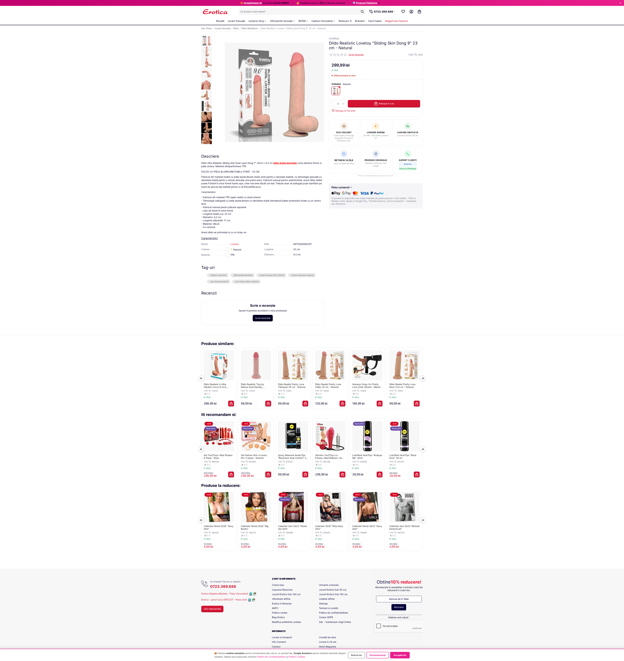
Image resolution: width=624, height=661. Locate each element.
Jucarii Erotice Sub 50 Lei (332, 589)
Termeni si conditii (328, 608)
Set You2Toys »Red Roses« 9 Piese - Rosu (218, 456)
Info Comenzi (279, 641)
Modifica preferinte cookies (286, 622)
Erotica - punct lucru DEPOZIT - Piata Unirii (224, 599)
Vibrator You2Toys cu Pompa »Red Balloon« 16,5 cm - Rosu (329, 456)
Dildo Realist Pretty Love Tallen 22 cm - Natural (328, 385)
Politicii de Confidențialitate (271, 656)
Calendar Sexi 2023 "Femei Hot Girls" (292, 527)
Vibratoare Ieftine (281, 598)
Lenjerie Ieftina (327, 598)
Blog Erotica (278, 617)
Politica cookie (279, 612)
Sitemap (323, 603)
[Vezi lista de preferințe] (403, 11)
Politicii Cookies (297, 656)
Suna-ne (407, 164)
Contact (276, 646)
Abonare (399, 607)
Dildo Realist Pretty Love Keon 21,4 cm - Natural (402, 385)
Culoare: (336, 84)
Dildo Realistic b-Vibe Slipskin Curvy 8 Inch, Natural (215, 385)
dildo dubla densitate (243, 275)
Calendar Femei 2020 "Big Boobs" (255, 527)
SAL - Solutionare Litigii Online (335, 622)
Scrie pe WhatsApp (407, 168)
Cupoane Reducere (282, 589)
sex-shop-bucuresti (219, 281)
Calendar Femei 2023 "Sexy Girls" (367, 527)
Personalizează (378, 655)
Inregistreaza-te (253, 2)
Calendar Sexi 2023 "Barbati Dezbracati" (404, 527)
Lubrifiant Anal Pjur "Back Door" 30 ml (402, 456)
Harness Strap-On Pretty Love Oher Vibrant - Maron (366, 385)
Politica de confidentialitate (333, 612)
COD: (411, 54)
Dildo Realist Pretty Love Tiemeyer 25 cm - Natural (291, 385)
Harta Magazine (327, 646)
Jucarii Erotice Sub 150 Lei (333, 594)
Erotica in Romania (281, 603)
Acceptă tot (400, 655)
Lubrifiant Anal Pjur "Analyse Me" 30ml (367, 456)
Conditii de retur (327, 637)
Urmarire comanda (329, 585)
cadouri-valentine (218, 275)
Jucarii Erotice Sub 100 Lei (286, 594)
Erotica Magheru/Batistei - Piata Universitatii (224, 593)
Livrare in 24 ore (327, 641)
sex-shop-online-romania (247, 281)
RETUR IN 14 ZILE (344, 160)
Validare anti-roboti (398, 617)
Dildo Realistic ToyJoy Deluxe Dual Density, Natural (252, 385)
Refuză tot (356, 655)
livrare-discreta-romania (302, 275)
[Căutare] (362, 12)
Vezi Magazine (212, 609)
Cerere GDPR (326, 617)
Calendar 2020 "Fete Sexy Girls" (329, 527)
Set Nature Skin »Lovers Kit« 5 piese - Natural (254, 456)
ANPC (275, 608)
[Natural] (336, 91)
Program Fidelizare (366, 2)
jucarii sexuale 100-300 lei (272, 275)
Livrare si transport (282, 637)
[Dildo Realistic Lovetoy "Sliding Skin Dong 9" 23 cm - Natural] (274, 92)
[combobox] (302, 11)
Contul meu (278, 585)
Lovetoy (334, 38)
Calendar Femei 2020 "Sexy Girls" (218, 527)
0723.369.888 (223, 586)
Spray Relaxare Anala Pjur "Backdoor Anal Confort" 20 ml (292, 456)
